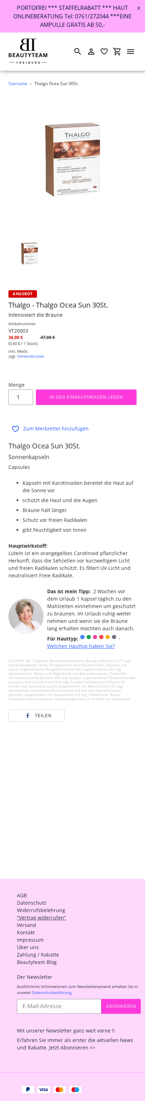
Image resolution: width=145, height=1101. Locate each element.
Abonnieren (121, 1006)
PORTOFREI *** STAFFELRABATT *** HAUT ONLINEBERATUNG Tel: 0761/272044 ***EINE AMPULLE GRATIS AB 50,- (72, 16)
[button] (36, 716)
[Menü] (130, 51)
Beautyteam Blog (37, 962)
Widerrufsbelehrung (41, 910)
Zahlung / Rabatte (38, 954)
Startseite (17, 84)
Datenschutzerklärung (51, 992)
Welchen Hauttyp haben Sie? (81, 646)
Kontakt (26, 932)
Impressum (30, 939)
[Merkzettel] (104, 51)
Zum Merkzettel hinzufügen (56, 428)
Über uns (28, 947)
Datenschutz (31, 902)
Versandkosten (30, 356)
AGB (22, 895)
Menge (16, 384)
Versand (26, 925)
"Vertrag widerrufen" (41, 917)
